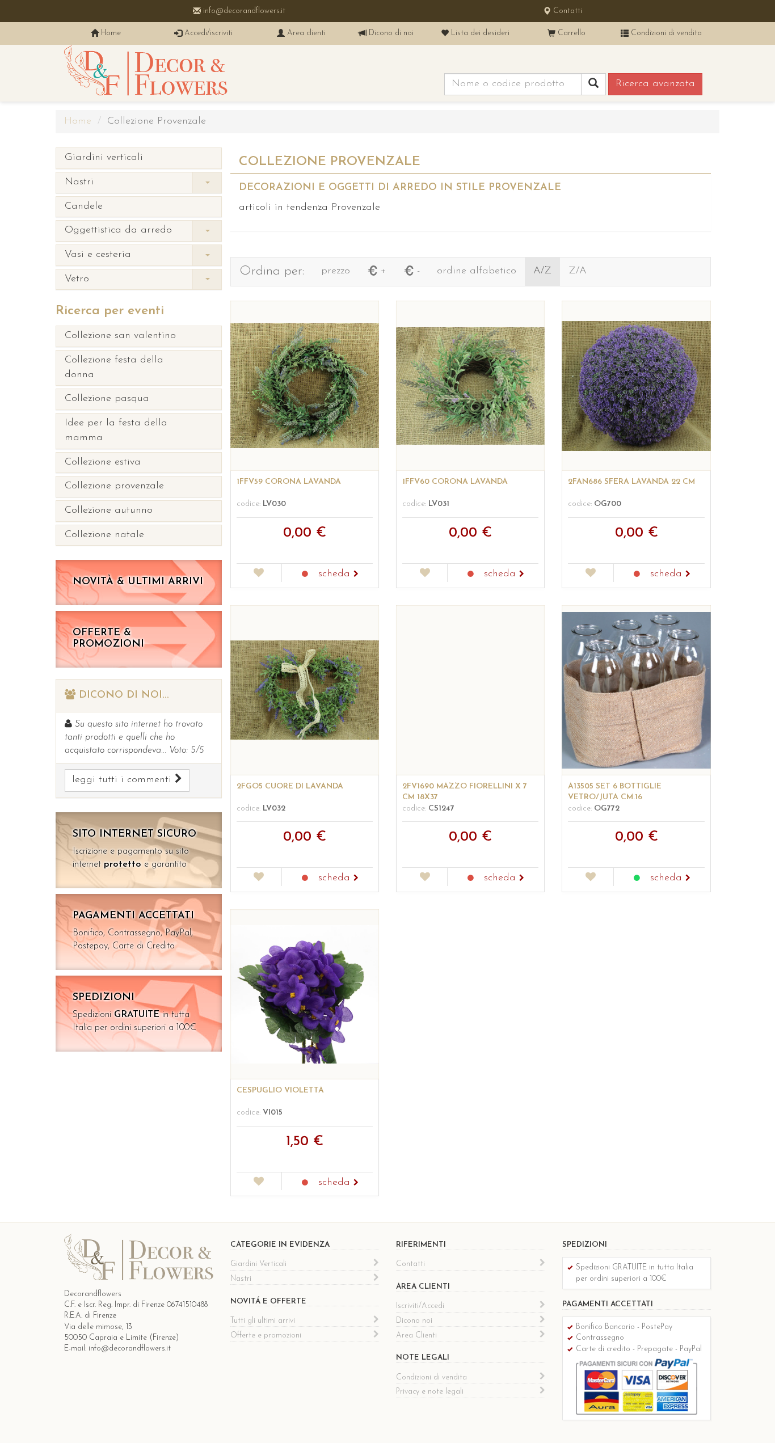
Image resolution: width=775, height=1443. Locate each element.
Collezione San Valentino (120, 336)
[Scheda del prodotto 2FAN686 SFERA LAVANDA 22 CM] (636, 386)
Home (110, 33)
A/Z (542, 271)
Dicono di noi (390, 33)
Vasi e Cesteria (98, 255)
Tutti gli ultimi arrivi (262, 1320)
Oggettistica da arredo (118, 230)
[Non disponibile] (305, 574)
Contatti (566, 11)
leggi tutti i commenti (123, 780)
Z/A (577, 271)
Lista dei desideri (479, 33)
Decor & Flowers (146, 73)
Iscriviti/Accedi (420, 1306)
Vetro (77, 279)
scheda (335, 574)
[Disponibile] (637, 878)
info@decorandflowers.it (243, 11)
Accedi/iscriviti (207, 33)
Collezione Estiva (103, 462)
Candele (84, 206)
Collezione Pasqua (107, 399)
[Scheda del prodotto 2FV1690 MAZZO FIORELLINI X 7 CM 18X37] (470, 690)
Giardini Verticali (104, 158)
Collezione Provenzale (114, 486)
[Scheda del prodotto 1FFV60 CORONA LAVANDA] (470, 386)
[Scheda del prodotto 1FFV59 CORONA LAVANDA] (304, 386)
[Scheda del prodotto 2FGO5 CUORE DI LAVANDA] (304, 690)
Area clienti (305, 33)
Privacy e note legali (430, 1391)
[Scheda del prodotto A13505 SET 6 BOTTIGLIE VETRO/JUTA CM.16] (636, 690)
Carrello (570, 33)
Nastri (79, 182)
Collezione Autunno (109, 510)
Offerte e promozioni (265, 1335)
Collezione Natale (104, 535)
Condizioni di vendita (665, 33)
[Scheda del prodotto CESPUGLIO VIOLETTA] (304, 994)
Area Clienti (416, 1335)
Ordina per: (271, 271)
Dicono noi (414, 1320)
